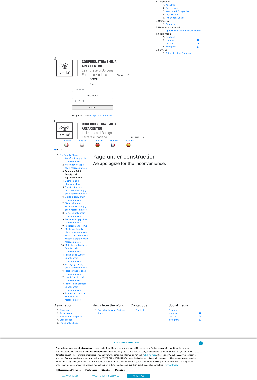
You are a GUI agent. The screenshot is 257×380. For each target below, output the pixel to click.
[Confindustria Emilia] (58, 28)
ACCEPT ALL (138, 376)
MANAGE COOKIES (70, 376)
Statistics (106, 370)
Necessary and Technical (69, 370)
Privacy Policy (171, 365)
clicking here (150, 355)
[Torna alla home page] (55, 149)
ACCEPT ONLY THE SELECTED (105, 376)
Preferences (91, 370)
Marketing (120, 370)
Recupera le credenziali (101, 115)
